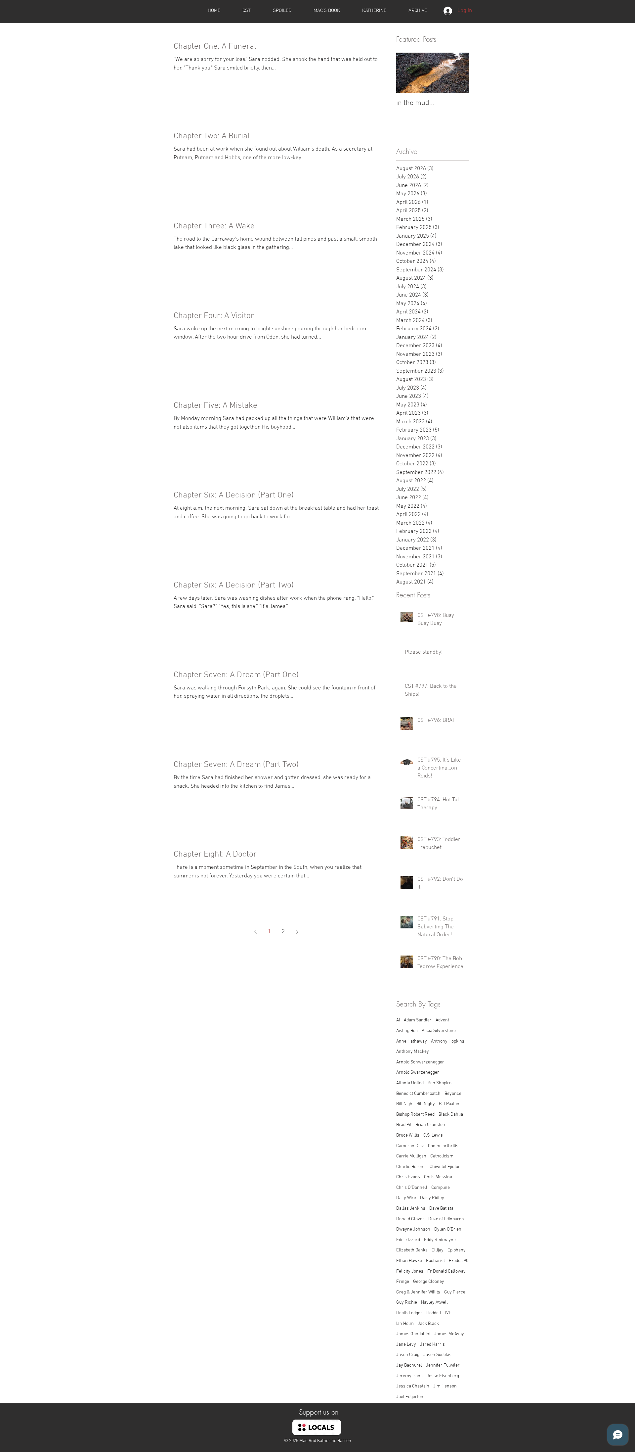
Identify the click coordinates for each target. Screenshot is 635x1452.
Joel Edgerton (409, 1397)
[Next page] (297, 932)
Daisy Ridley (432, 1198)
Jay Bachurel (409, 1365)
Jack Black (428, 1324)
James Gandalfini (413, 1334)
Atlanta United (410, 1083)
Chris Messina (438, 1177)
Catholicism (441, 1156)
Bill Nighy (425, 1104)
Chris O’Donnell (411, 1188)
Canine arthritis (443, 1146)
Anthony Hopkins (447, 1041)
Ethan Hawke (409, 1261)
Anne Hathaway (411, 1041)
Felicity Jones (409, 1271)
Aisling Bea (407, 1031)
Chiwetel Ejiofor (445, 1167)
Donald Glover (410, 1219)
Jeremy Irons (409, 1376)
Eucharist (435, 1261)
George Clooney (428, 1282)
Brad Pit (403, 1125)
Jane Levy (406, 1344)
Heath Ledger (409, 1313)
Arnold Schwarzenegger (420, 1062)
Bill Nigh (404, 1104)
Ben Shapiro (439, 1083)
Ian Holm (405, 1324)
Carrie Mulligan (411, 1156)
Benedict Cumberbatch (418, 1094)
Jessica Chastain (412, 1386)
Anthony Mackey (412, 1051)
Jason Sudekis (437, 1355)
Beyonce (452, 1094)
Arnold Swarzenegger (417, 1072)
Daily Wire (406, 1198)
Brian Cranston (430, 1125)
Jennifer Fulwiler (443, 1365)
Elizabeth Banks (412, 1250)
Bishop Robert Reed (415, 1114)
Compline (440, 1188)
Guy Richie (406, 1302)
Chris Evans (408, 1177)
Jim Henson (445, 1386)
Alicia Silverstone (439, 1031)
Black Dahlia (451, 1114)
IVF (448, 1313)
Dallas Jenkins (410, 1208)
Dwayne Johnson (413, 1229)
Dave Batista (441, 1208)
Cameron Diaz (410, 1146)
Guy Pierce (454, 1292)
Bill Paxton (449, 1104)
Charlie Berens (411, 1167)
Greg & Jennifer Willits (418, 1292)
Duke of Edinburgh (446, 1219)
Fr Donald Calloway (446, 1271)
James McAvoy (449, 1334)
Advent (442, 1020)
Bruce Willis (407, 1135)
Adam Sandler (418, 1020)
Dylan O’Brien (447, 1229)
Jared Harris (432, 1344)
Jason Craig (407, 1355)
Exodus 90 (458, 1261)
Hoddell (433, 1313)
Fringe (402, 1282)
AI (398, 1020)
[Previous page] (255, 932)
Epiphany (456, 1250)
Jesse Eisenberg (443, 1376)
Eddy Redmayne (440, 1240)
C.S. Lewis (433, 1135)
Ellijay (438, 1250)
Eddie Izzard (408, 1240)
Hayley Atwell (434, 1302)
